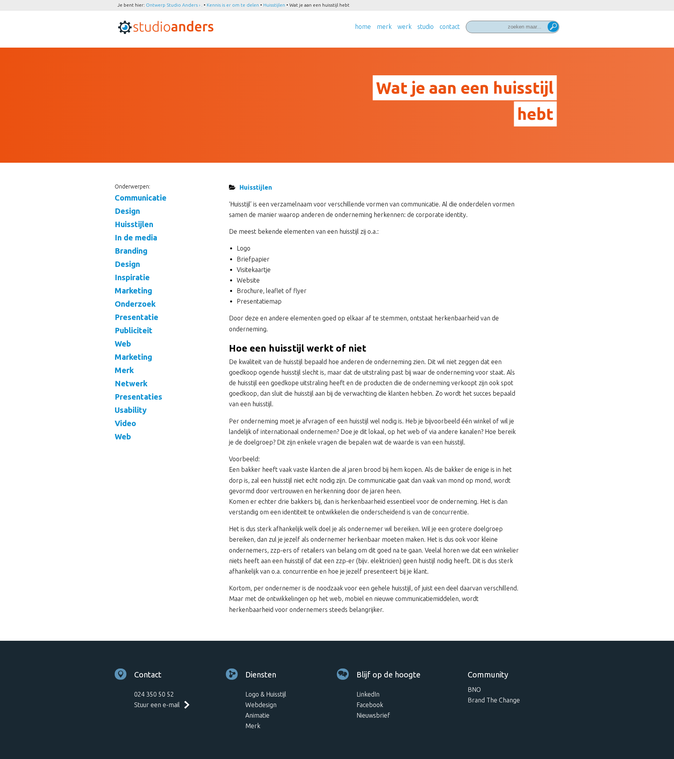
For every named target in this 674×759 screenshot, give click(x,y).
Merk (384, 26)
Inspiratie (132, 277)
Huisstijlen (274, 4)
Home (363, 26)
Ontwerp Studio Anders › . (174, 4)
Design (127, 210)
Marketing (133, 290)
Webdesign (261, 704)
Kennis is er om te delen (233, 4)
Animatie (257, 715)
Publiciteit (134, 330)
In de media (136, 237)
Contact (450, 26)
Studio (425, 26)
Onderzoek (135, 303)
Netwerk (131, 383)
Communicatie (141, 197)
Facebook (370, 704)
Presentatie (136, 317)
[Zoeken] (553, 27)
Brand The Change (494, 700)
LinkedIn (368, 694)
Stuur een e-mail (157, 704)
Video (125, 423)
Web (123, 343)
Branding (131, 250)
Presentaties (138, 396)
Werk (404, 26)
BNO (474, 689)
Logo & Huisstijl (265, 694)
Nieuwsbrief (373, 715)
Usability (131, 409)
